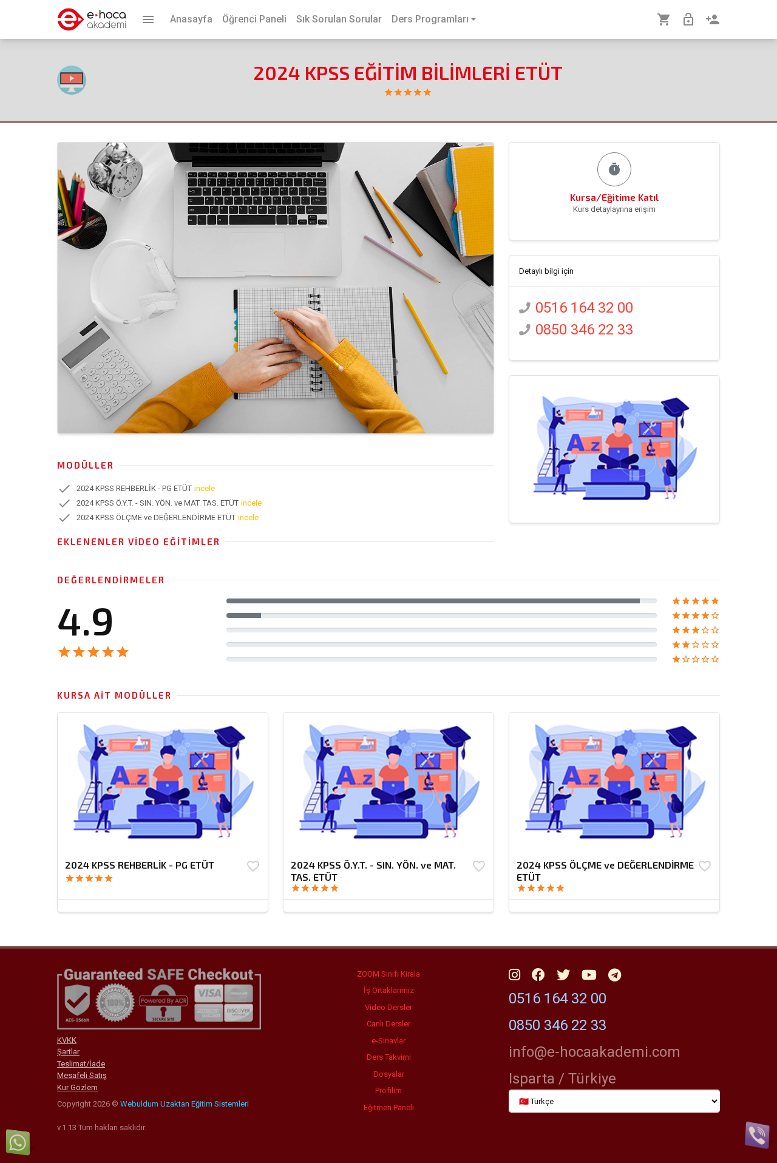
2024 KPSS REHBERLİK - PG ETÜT (139, 864)
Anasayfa (191, 19)
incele (204, 488)
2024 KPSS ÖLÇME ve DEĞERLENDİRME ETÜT (605, 871)
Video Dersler (388, 1007)
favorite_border (253, 866)
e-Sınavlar (388, 1040)
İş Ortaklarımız (389, 990)
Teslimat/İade (81, 1063)
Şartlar (68, 1051)
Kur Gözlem (77, 1087)
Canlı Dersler (388, 1023)
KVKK (66, 1040)
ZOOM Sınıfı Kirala (388, 973)
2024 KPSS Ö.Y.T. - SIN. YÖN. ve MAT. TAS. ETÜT (373, 871)
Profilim (388, 1090)
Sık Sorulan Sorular (339, 19)
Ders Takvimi (389, 1057)
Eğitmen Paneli (389, 1107)
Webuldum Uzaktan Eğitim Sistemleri (184, 1103)
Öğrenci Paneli (254, 19)
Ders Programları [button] (430, 19)
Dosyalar (388, 1074)
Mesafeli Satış (82, 1075)
